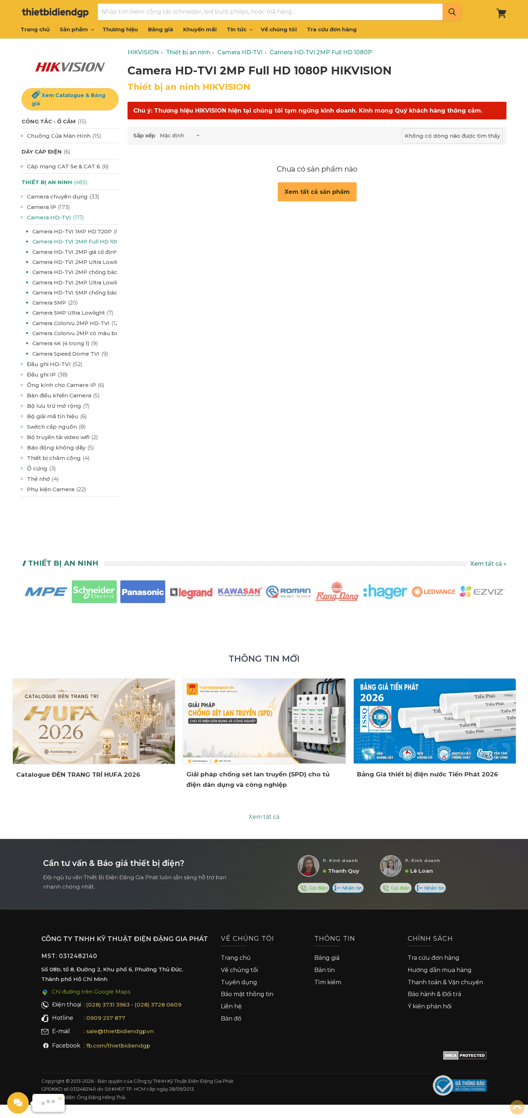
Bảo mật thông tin (247, 994)
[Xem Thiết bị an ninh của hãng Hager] (385, 593)
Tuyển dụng (239, 982)
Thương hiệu (120, 29)
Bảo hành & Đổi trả (434, 994)
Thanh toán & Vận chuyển (445, 982)
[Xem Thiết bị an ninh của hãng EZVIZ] (482, 593)
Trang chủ (35, 29)
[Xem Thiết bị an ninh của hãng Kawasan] (240, 593)
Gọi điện (317, 888)
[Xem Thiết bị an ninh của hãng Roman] (288, 593)
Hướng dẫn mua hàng (440, 970)
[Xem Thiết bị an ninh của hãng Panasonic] (143, 593)
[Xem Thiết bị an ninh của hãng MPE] (46, 593)
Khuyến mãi (200, 29)
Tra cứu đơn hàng (332, 29)
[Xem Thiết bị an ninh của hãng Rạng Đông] (336, 593)
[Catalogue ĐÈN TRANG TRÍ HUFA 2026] (94, 721)
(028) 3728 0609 (158, 1004)
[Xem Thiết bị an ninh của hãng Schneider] (94, 593)
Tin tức (237, 29)
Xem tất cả (264, 816)
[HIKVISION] (70, 67)
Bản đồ (231, 1018)
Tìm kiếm (327, 982)
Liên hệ (231, 1006)
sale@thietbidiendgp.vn (120, 1031)
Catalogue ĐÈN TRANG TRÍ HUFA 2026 (78, 774)
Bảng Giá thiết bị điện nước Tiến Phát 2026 (427, 774)
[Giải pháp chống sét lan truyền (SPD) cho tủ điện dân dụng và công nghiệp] (264, 721)
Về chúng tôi (279, 29)
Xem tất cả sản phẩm (317, 191)
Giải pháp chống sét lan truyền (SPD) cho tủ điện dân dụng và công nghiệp (258, 779)
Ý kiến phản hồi (429, 1006)
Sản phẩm (74, 29)
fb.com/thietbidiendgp (118, 1045)
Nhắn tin (351, 888)
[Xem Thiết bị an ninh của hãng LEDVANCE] (433, 593)
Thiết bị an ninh (63, 563)
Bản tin (324, 970)
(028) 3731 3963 (108, 1004)
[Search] (452, 12)
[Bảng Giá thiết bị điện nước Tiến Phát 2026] (435, 721)
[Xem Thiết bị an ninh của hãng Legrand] (191, 593)
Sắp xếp (144, 135)
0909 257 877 (105, 1017)
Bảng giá (160, 29)
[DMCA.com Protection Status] (465, 1057)
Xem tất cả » (488, 563)
